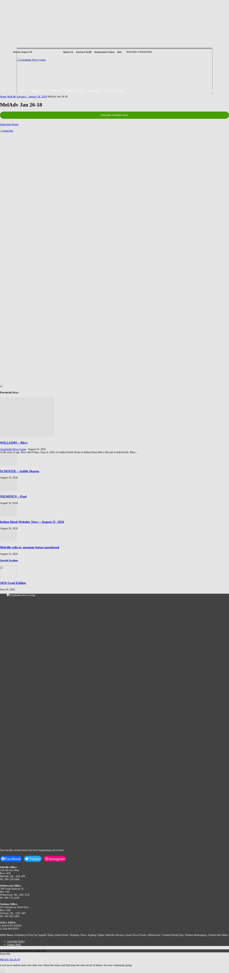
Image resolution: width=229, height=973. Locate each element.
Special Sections (9, 560)
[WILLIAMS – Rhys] (27, 436)
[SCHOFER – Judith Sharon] (8, 464)
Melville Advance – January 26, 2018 (27, 96)
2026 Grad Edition (13, 583)
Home (3, 96)
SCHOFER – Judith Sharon (19, 471)
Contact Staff (14, 944)
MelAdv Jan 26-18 (10, 959)
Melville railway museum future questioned (29, 547)
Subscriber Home (9, 124)
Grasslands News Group (13, 449)
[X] (213, 52)
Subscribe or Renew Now (114, 115)
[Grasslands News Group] (37, 71)
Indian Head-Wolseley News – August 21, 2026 (32, 522)
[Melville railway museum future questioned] (8, 540)
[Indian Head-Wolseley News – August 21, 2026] (8, 515)
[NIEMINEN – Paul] (8, 490)
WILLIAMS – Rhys (13, 442)
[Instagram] (209, 52)
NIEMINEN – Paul (13, 496)
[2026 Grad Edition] (8, 576)
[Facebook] (204, 52)
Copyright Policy (16, 941)
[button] (212, 91)
